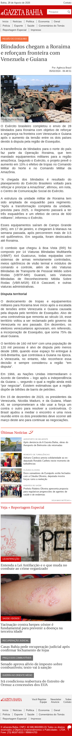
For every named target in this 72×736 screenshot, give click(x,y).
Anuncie (55, 702)
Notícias (17, 21)
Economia (43, 21)
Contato (67, 2)
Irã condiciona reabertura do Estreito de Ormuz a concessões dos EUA (32, 683)
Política (30, 21)
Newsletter (56, 699)
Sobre (68, 699)
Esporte (18, 25)
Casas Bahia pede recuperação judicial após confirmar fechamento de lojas (35, 648)
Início (5, 21)
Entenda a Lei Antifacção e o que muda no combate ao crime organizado (34, 567)
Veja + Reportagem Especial (22, 507)
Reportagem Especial (14, 29)
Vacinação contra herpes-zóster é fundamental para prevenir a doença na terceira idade (32, 628)
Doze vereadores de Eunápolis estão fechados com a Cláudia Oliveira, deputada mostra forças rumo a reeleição (47, 476)
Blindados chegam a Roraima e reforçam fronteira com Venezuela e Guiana (35, 53)
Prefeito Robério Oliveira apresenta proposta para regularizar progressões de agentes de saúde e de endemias (45, 491)
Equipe (43, 702)
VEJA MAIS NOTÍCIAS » (61, 500)
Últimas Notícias (14, 433)
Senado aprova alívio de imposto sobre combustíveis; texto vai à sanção (31, 666)
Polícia (6, 25)
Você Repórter (39, 699)
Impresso (36, 29)
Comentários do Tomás (51, 25)
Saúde (30, 25)
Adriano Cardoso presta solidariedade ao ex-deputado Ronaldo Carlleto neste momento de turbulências (46, 460)
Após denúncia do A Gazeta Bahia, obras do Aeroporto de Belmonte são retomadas (45, 444)
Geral (57, 21)
